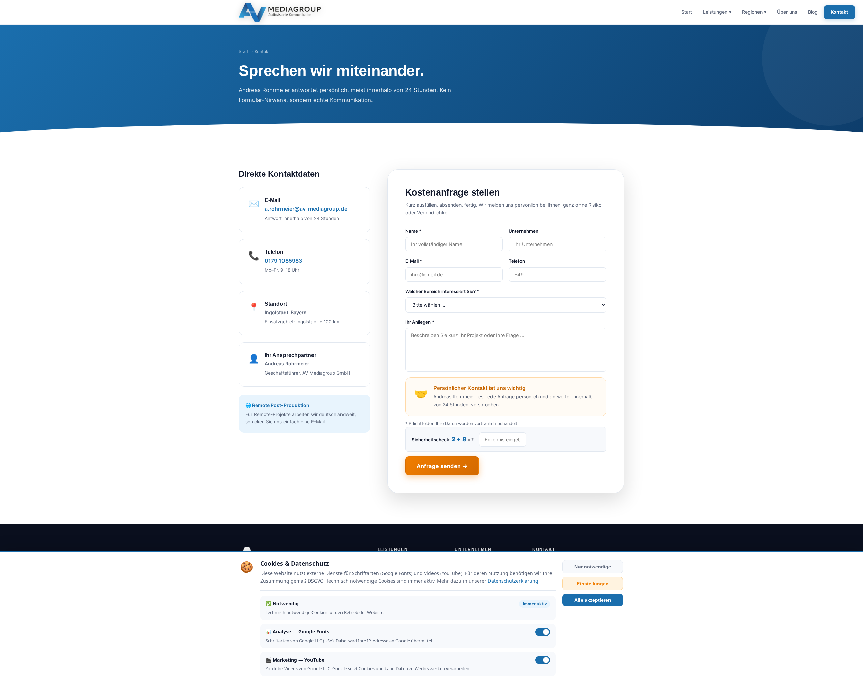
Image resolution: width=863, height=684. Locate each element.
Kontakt (839, 12)
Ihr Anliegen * (419, 322)
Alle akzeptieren (592, 600)
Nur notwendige (592, 566)
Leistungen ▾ (717, 12)
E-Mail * (413, 261)
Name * (413, 231)
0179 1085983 (283, 260)
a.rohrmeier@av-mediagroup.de (306, 208)
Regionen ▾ (754, 12)
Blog (813, 12)
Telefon (517, 261)
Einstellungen (593, 583)
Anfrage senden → (442, 466)
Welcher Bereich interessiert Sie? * (442, 291)
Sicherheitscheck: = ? (443, 439)
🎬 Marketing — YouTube (295, 660)
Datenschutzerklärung (513, 580)
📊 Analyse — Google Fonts (297, 631)
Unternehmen (523, 231)
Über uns (787, 12)
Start (686, 12)
